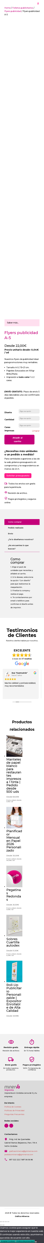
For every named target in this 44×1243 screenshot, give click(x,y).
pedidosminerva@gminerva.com (18, 1154)
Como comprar (15, 522)
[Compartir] (6, 1221)
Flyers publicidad (12, 11)
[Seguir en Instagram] (11, 1126)
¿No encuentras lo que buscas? (18, 547)
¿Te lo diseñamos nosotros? (21, 539)
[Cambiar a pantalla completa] (3, 1221)
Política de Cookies (12, 1107)
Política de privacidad (25, 1241)
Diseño (8, 412)
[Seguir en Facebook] (6, 1126)
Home (7, 8)
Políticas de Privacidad (14, 1110)
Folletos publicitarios (22, 8)
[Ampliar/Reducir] (1, 1221)
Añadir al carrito (17, 439)
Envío (10, 534)
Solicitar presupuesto (17, 475)
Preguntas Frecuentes (14, 1114)
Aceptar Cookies (8, 1241)
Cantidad (9, 419)
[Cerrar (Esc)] (8, 1221)
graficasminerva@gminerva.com (23, 1151)
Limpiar (36, 431)
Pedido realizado (15, 528)
